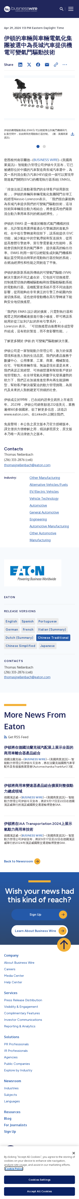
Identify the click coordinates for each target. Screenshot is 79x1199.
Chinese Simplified (20, 646)
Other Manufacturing (45, 478)
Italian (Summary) (52, 629)
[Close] (74, 1153)
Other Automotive (43, 533)
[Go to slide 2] (44, 146)
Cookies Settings (39, 1179)
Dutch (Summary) (19, 638)
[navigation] (71, 9)
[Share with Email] (47, 64)
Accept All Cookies (39, 1191)
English (11, 621)
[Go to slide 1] (38, 146)
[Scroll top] (64, 945)
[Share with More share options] (65, 64)
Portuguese (47, 621)
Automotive (38, 505)
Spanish (27, 621)
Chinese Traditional (53, 638)
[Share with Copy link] (56, 64)
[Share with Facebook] (38, 64)
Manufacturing (40, 540)
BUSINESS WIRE (45, 160)
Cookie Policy (14, 1168)
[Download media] (72, 134)
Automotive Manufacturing (49, 526)
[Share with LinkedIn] (20, 64)
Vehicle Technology (44, 498)
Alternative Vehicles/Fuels (49, 485)
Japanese (47, 646)
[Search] (61, 9)
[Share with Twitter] (29, 64)
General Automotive (44, 512)
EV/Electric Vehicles (44, 492)
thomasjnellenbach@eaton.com (27, 465)
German (12, 629)
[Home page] (20, 9)
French (28, 629)
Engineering (38, 519)
